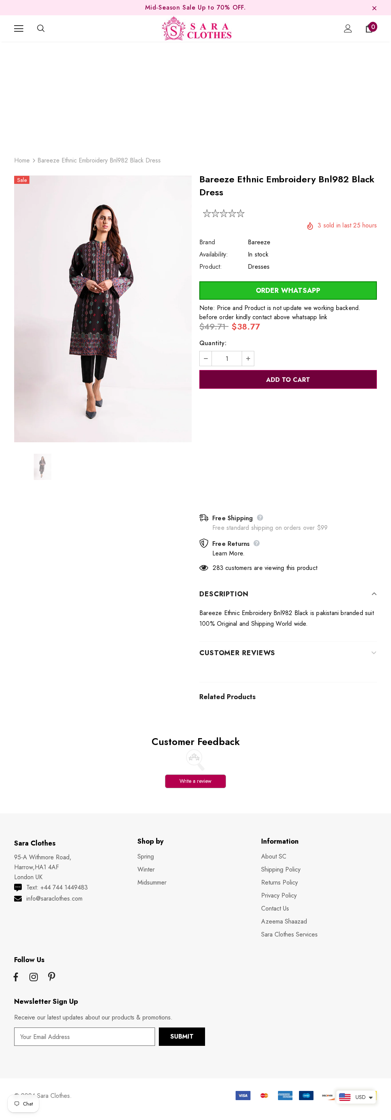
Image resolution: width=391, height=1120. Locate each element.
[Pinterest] (51, 978)
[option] (103, 308)
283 (218, 567)
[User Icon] (348, 28)
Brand (207, 242)
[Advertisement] (195, 95)
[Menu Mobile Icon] (18, 28)
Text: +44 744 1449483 (57, 887)
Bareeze (259, 242)
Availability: (213, 254)
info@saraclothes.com (54, 898)
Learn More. (228, 553)
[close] (374, 7)
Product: (210, 266)
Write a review (195, 781)
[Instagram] (33, 978)
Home (22, 160)
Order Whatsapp (288, 290)
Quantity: (212, 343)
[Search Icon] (48, 28)
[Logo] (196, 28)
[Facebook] (16, 978)
